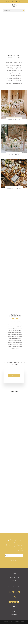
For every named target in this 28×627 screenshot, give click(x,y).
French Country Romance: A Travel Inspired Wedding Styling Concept (13, 505)
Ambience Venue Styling (10, 426)
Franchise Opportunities (14, 586)
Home (14, 608)
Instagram (16, 275)
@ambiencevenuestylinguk (16, 362)
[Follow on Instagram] (12, 602)
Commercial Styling (14, 188)
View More (14, 375)
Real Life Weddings (18, 427)
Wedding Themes (16, 428)
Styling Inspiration (8, 428)
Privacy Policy (14, 614)
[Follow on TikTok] (18, 602)
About (14, 609)
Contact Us (14, 613)
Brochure (14, 611)
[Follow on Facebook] (10, 602)
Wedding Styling (14, 119)
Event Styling (14, 154)
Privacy (22, 621)
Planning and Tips (10, 427)
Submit (15, 292)
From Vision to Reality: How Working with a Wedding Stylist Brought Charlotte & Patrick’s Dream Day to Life (14, 420)
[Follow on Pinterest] (15, 602)
